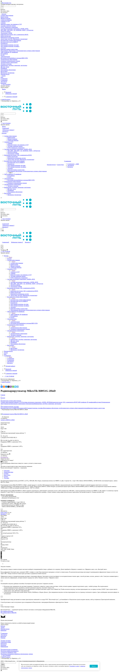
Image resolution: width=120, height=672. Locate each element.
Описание (7, 470)
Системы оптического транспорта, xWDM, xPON (24, 282)
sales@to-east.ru (6, 99)
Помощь (3, 637)
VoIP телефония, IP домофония (19, 314)
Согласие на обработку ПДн (8, 652)
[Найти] (2, 8)
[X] (8, 387)
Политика (3, 645)
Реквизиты (4, 643)
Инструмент (13, 348)
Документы (4, 635)
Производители (5, 629)
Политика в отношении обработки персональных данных (17, 654)
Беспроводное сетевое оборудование (20, 299)
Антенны (85, 408)
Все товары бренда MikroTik (8, 612)
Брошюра (3, 514)
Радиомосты (21, 408)
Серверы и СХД (15, 272)
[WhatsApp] (13, 387)
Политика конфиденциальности (10, 651)
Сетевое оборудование (16, 263)
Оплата (6, 476)
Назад (10, 257)
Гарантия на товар (6, 642)
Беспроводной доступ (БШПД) (9, 408)
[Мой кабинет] (1, 222)
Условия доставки (6, 640)
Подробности (4, 457)
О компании (10, 358)
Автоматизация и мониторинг (18, 333)
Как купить (7, 475)
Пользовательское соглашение (9, 649)
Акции (2, 627)
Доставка (6, 478)
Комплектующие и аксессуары (96, 408)
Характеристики (8, 472)
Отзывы (6, 473)
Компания (3, 630)
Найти (2, 664)
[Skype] (15, 387)
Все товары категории (7, 611)
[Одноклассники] (4, 387)
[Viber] (11, 387)
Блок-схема (4, 512)
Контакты (3, 636)
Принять (94, 666)
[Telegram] (18, 387)
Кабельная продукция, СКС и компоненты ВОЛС (24, 291)
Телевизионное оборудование (18, 327)
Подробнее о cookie (74, 666)
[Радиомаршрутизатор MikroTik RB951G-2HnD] (14, 414)
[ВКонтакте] (2, 387)
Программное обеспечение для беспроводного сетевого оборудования (63, 408)
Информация (4, 646)
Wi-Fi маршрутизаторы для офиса (34, 408)
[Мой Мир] (6, 387)
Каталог (9, 258)
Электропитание (15, 322)
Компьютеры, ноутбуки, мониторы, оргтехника (23, 339)
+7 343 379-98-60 (5, 84)
